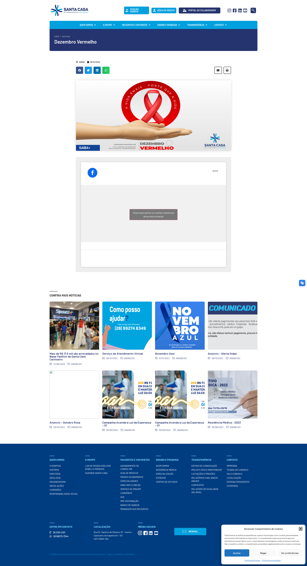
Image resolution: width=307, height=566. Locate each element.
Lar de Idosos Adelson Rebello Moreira (98, 467)
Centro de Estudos (166, 481)
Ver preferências (290, 553)
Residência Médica (166, 469)
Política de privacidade (271, 560)
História (54, 469)
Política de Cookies (252, 560)
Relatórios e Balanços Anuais (204, 479)
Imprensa (232, 465)
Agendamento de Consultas (129, 467)
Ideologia (55, 477)
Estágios (161, 477)
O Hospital (55, 465)
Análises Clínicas (130, 485)
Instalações (57, 485)
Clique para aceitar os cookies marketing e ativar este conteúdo (153, 214)
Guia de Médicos (129, 473)
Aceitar (237, 553)
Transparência (195, 25)
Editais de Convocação (204, 465)
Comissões (55, 489)
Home (56, 36)
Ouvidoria (232, 485)
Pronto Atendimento (131, 477)
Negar (263, 553)
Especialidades (129, 481)
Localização (234, 477)
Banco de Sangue (130, 505)
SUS (122, 497)
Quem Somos (86, 25)
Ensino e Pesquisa (167, 25)
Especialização (164, 473)
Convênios (126, 493)
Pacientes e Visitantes (134, 25)
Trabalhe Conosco (237, 469)
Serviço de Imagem (130, 489)
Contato (219, 25)
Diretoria (55, 473)
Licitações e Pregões (203, 473)
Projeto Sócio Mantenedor (206, 469)
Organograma (58, 481)
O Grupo (107, 25)
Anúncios (76, 364)
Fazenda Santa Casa (96, 473)
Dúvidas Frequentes (238, 481)
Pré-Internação (129, 501)
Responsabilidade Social (64, 493)
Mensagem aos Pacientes (134, 509)
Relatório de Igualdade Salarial (204, 491)
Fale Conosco (234, 473)
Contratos (197, 485)
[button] (300, 528)
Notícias (66, 36)
